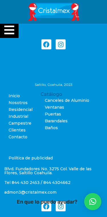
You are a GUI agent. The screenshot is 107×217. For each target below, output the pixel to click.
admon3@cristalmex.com (30, 192)
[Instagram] (61, 44)
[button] (92, 201)
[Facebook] (46, 44)
